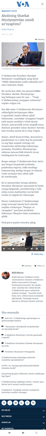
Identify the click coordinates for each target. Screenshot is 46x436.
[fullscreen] (41, 248)
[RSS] (21, 402)
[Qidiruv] (36, 433)
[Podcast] (27, 402)
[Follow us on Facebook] (4, 402)
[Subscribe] (33, 402)
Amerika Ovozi (13, 235)
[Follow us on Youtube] (15, 402)
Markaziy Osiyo (9, 11)
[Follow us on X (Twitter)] (9, 402)
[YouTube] (23, 433)
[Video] (9, 433)
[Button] (39, 39)
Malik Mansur (8, 29)
